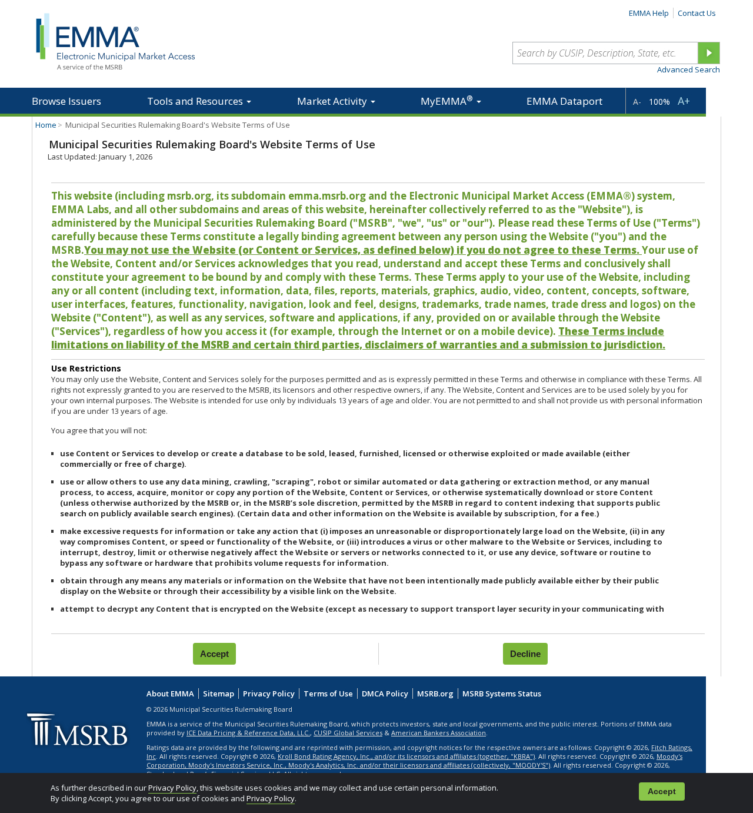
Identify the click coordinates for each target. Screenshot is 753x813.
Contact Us (697, 13)
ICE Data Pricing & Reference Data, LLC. (248, 732)
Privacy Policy (172, 787)
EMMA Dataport (564, 101)
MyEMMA (447, 100)
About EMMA (170, 693)
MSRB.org (435, 693)
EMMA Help (649, 13)
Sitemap (218, 693)
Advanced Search (688, 69)
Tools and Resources (196, 101)
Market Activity (333, 101)
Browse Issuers (66, 101)
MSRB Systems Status (501, 693)
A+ (684, 101)
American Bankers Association (438, 732)
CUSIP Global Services (348, 732)
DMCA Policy (385, 693)
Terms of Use (328, 693)
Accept (662, 791)
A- (637, 101)
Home (45, 125)
